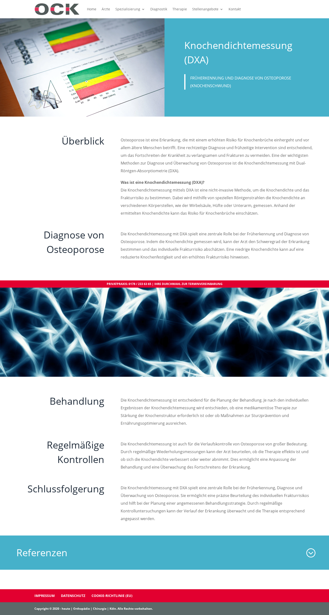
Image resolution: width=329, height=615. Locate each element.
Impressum (44, 595)
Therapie (179, 9)
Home (91, 9)
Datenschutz (73, 595)
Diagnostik (158, 9)
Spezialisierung (127, 9)
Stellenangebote (205, 9)
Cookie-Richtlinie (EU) (112, 595)
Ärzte (106, 9)
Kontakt (235, 9)
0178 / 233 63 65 (140, 284)
